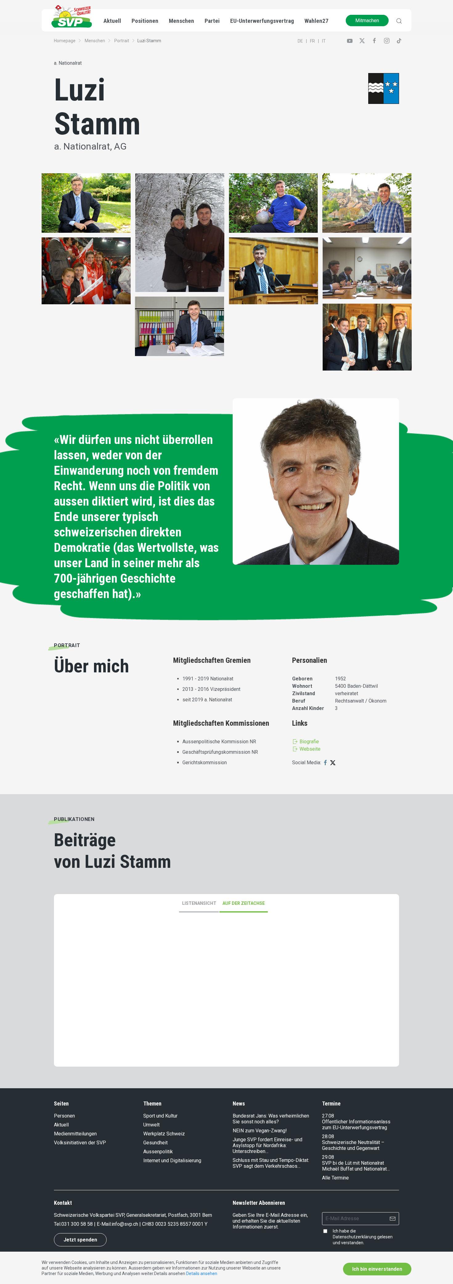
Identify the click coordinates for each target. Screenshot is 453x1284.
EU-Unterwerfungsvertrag (262, 20)
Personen (64, 1116)
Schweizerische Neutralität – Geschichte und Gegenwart (353, 1145)
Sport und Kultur (160, 1116)
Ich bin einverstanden (377, 1269)
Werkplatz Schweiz (164, 1134)
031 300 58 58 (77, 1224)
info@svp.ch (125, 1224)
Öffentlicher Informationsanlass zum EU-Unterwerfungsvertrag (356, 1124)
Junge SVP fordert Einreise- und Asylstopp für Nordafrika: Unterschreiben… (267, 1145)
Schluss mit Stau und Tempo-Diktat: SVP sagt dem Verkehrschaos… (271, 1163)
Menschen (95, 40)
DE (300, 41)
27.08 (328, 1116)
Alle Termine (335, 1178)
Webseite (309, 749)
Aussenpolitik (158, 1152)
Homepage (65, 40)
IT (324, 41)
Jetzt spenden (80, 1240)
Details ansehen (201, 1273)
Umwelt (151, 1125)
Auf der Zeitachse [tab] (243, 903)
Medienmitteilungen (75, 1134)
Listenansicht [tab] (199, 903)
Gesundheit (155, 1143)
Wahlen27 (316, 20)
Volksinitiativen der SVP (80, 1143)
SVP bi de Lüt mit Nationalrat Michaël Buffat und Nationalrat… (356, 1166)
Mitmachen (367, 20)
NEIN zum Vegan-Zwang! (260, 1131)
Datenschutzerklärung (354, 1236)
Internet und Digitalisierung (172, 1160)
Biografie (308, 742)
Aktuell (61, 1125)
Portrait (121, 40)
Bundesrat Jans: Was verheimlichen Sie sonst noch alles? (271, 1119)
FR (312, 41)
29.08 (328, 1157)
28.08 (328, 1136)
